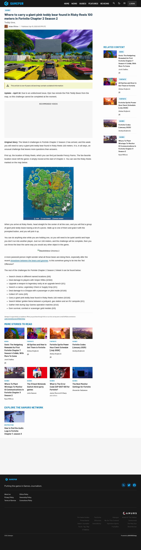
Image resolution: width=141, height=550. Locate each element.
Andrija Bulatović (78, 351)
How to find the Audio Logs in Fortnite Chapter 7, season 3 (13, 431)
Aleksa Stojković (33, 351)
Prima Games (84, 520)
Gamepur (115, 517)
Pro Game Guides (83, 517)
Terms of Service (10, 500)
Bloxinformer (132, 527)
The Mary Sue (132, 523)
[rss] (123, 485)
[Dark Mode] (119, 3)
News (74, 3)
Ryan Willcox (9, 399)
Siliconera (97, 520)
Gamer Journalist (83, 523)
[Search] (114, 3)
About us (7, 494)
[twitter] (129, 485)
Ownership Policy (25, 497)
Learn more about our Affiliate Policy (14, 318)
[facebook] (134, 485)
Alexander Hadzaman (79, 390)
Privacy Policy (9, 497)
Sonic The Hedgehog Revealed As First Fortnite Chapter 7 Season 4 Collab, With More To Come (14, 350)
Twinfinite (97, 517)
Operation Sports (113, 523)
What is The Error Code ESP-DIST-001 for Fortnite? (60, 387)
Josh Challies (9, 359)
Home (66, 3)
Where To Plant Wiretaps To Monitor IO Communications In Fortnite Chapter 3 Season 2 (14, 390)
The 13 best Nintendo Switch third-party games (36, 387)
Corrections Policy (25, 500)
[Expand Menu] (124, 3)
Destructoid (132, 520)
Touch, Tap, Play (83, 527)
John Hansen (31, 393)
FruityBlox (115, 527)
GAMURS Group (132, 535)
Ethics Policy (23, 494)
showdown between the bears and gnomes (29, 260)
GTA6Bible (85, 530)
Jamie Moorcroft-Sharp (58, 393)
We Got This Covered (111, 520)
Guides (82, 3)
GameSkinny (97, 523)
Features (93, 3)
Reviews (104, 3)
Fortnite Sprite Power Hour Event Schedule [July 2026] (59, 347)
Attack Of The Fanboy (129, 517)
